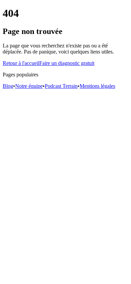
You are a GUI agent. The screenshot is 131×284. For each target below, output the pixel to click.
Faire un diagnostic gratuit (66, 63)
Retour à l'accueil (21, 63)
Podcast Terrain (61, 86)
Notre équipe (29, 86)
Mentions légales (97, 86)
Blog (8, 86)
